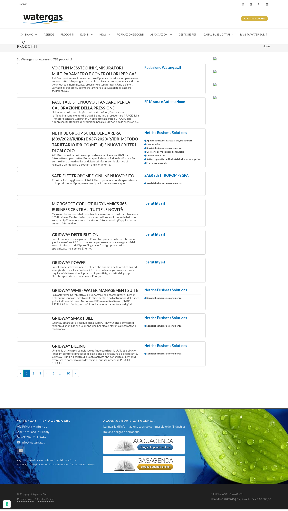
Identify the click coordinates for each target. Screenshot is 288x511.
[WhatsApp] (243, 4)
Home (23, 4)
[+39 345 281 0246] (259, 4)
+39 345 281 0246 (33, 437)
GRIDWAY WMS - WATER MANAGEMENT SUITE (95, 290)
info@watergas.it (33, 442)
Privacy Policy (25, 499)
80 (68, 373)
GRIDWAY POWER (69, 262)
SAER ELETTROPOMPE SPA (166, 175)
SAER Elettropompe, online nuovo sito (93, 175)
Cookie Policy (45, 499)
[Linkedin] (251, 4)
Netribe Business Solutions (165, 132)
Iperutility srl (154, 203)
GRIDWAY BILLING (69, 346)
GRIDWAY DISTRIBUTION (75, 234)
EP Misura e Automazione (164, 101)
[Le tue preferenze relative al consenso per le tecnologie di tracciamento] (7, 504)
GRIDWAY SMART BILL (72, 318)
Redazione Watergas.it (162, 67)
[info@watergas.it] (267, 4)
